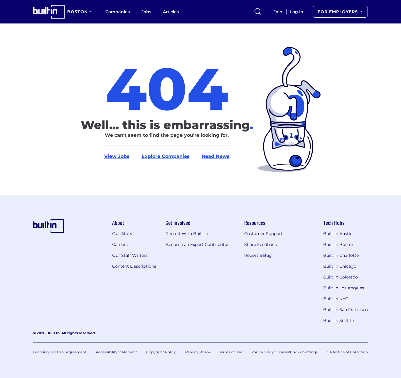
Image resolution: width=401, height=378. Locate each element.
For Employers (338, 11)
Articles (171, 11)
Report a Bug (258, 255)
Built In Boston (338, 244)
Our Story (122, 233)
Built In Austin (338, 233)
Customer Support (263, 233)
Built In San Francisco (345, 309)
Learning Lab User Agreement (59, 352)
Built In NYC (335, 298)
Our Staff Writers (130, 255)
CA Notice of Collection (347, 352)
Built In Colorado (340, 277)
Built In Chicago (339, 266)
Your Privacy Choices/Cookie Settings (285, 352)
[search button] (258, 12)
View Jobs (116, 156)
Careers (120, 244)
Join (278, 11)
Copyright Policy (161, 352)
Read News (216, 156)
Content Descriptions (134, 266)
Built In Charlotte (341, 255)
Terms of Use (230, 352)
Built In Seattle (338, 320)
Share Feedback (260, 244)
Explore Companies (165, 156)
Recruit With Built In (187, 233)
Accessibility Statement (116, 352)
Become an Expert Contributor (197, 244)
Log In (296, 11)
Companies (117, 11)
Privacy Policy (197, 352)
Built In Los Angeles (343, 288)
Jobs (146, 11)
